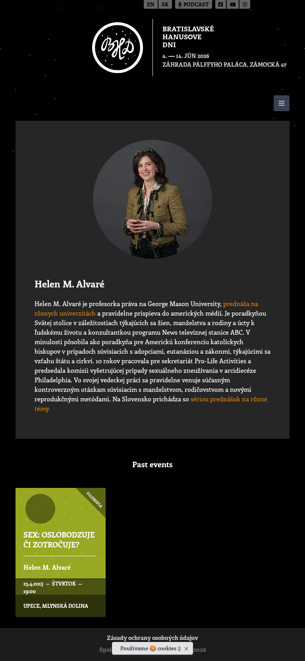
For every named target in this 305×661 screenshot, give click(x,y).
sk (165, 5)
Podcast (195, 5)
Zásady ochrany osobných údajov (152, 639)
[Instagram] (244, 4)
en (150, 5)
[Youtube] (233, 4)
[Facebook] (221, 4)
